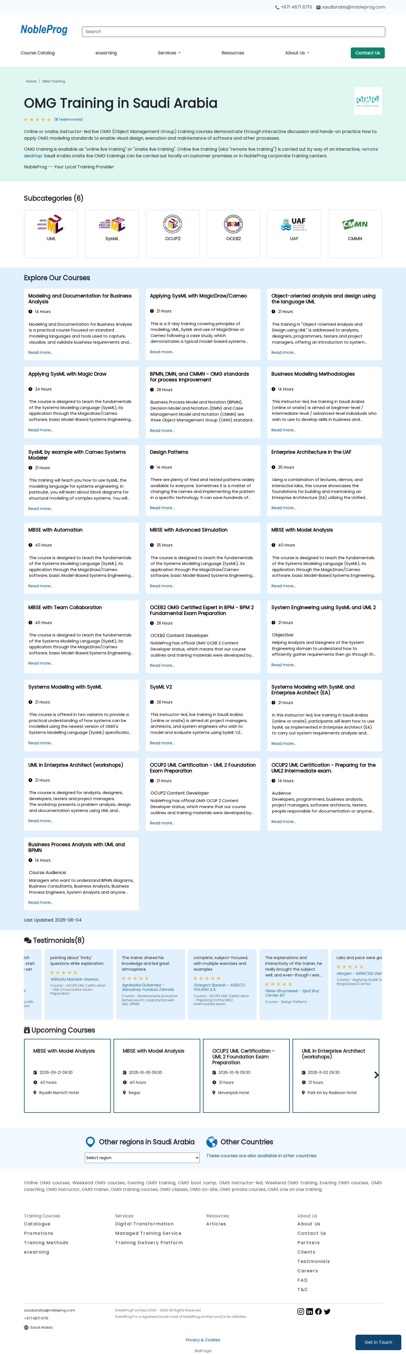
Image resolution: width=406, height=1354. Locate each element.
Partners (308, 1242)
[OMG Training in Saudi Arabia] (49, 29)
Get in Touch (378, 1342)
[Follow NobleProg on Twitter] (327, 1311)
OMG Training (53, 81)
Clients (306, 1252)
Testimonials (313, 1261)
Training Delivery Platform (149, 1242)
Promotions (39, 1233)
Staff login (203, 1350)
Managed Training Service (148, 1233)
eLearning (106, 53)
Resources (233, 53)
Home (31, 81)
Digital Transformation (144, 1224)
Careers (307, 1271)
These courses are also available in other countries (261, 1156)
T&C (302, 1289)
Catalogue (37, 1224)
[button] (375, 1074)
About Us (295, 53)
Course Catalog (38, 53)
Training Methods (46, 1242)
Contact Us (367, 53)
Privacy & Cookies (203, 1340)
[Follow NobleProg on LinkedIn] (309, 1311)
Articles (216, 1224)
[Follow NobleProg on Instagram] (300, 1311)
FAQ (302, 1280)
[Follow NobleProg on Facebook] (318, 1311)
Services (167, 53)
